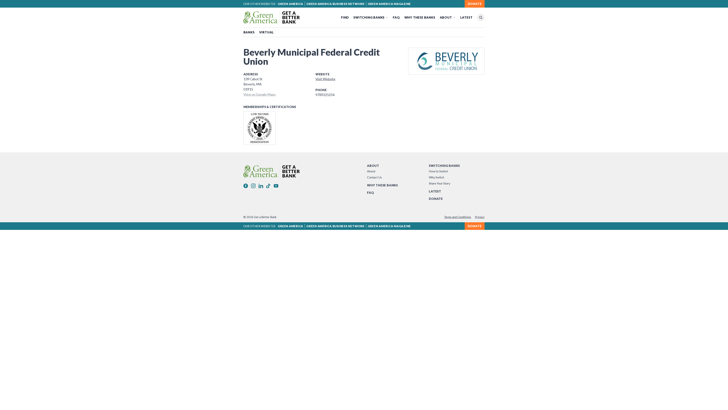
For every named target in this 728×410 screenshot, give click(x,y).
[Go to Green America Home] (271, 17)
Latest (466, 17)
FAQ (396, 17)
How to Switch (438, 171)
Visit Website (325, 79)
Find (345, 17)
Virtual (266, 32)
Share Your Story (439, 183)
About (446, 17)
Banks (249, 32)
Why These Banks (419, 17)
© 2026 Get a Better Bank (259, 217)
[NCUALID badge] (259, 128)
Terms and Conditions (457, 217)
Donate (436, 198)
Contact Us (374, 177)
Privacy (480, 217)
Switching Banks (368, 17)
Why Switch (436, 177)
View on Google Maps (259, 94)
